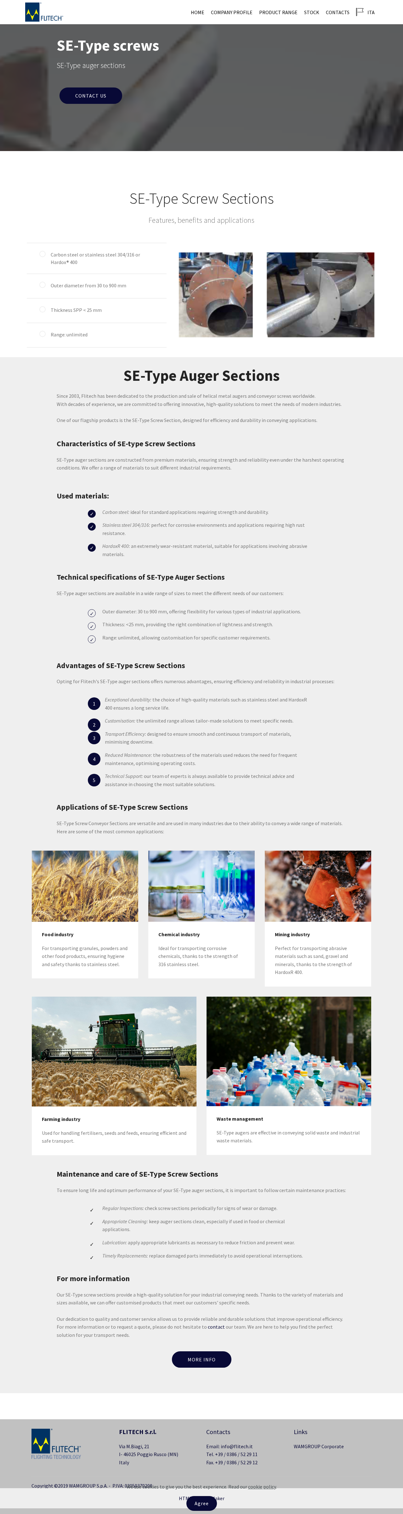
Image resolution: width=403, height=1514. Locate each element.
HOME (197, 12)
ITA (370, 12)
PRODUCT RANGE (278, 12)
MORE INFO (202, 1359)
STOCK (311, 12)
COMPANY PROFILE (232, 12)
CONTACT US (90, 96)
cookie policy (262, 1486)
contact (216, 1327)
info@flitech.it (237, 1446)
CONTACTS (337, 12)
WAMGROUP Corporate (319, 1446)
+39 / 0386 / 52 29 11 (236, 1454)
